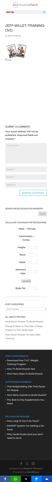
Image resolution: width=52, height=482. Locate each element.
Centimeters (26, 236)
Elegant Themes (32, 468)
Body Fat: (20, 288)
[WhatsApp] (15, 479)
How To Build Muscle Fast (21, 369)
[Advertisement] (26, 88)
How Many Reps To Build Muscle (25, 373)
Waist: (22, 262)
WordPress (33, 472)
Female (31, 228)
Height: (22, 247)
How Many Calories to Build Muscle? (27, 395)
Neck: (23, 254)
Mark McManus (14, 36)
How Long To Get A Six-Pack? (23, 421)
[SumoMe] (47, 479)
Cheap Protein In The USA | (20, 326)
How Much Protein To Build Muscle (24, 321)
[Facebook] (5, 479)
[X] (26, 479)
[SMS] (36, 479)
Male (22, 228)
